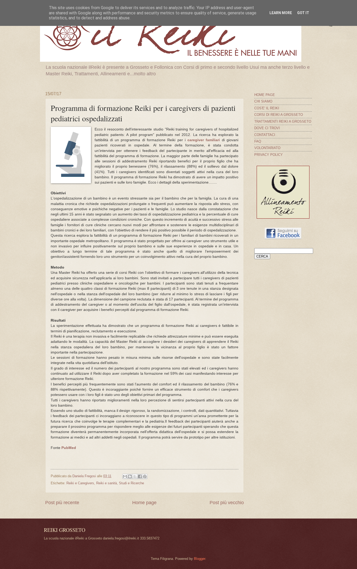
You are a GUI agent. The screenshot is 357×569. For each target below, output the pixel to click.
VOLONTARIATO (267, 148)
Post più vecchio (227, 502)
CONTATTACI (264, 135)
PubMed (68, 448)
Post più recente (62, 502)
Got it (303, 13)
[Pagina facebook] (283, 238)
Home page (144, 502)
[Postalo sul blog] (130, 476)
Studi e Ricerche (131, 483)
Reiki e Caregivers (80, 483)
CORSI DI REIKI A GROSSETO (278, 115)
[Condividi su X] (134, 476)
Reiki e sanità (106, 483)
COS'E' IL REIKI (266, 108)
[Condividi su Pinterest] (144, 476)
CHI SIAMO (263, 101)
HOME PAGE (264, 95)
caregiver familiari (203, 140)
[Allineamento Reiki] (283, 217)
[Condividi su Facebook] (139, 476)
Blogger (199, 559)
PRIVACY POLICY (268, 155)
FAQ (257, 141)
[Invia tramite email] (125, 476)
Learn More (280, 13)
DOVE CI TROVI (267, 128)
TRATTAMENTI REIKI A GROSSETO (282, 121)
